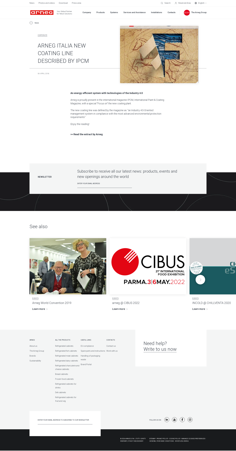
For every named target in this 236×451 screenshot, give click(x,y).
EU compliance (87, 346)
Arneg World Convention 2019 (51, 303)
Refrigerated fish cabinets (66, 351)
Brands (33, 356)
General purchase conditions (161, 441)
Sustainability (35, 361)
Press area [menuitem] (76, 3)
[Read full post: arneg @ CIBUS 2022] (148, 266)
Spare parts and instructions (93, 351)
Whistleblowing (182, 441)
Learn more (38, 308)
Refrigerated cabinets (64, 346)
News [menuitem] (32, 3)
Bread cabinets (61, 374)
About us (33, 346)
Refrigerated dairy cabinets (66, 361)
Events (35, 298)
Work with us (112, 351)
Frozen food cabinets (64, 379)
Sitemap (152, 438)
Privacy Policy (162, 438)
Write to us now (160, 349)
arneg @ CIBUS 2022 (126, 303)
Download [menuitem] (63, 3)
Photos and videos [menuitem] (47, 3)
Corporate (42, 35)
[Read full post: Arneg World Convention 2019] (68, 266)
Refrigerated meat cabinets (66, 356)
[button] (200, 279)
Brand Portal (86, 364)
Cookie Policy (174, 438)
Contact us (111, 346)
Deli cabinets (60, 392)
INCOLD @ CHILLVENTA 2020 (211, 303)
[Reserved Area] (183, 3)
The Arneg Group (37, 351)
